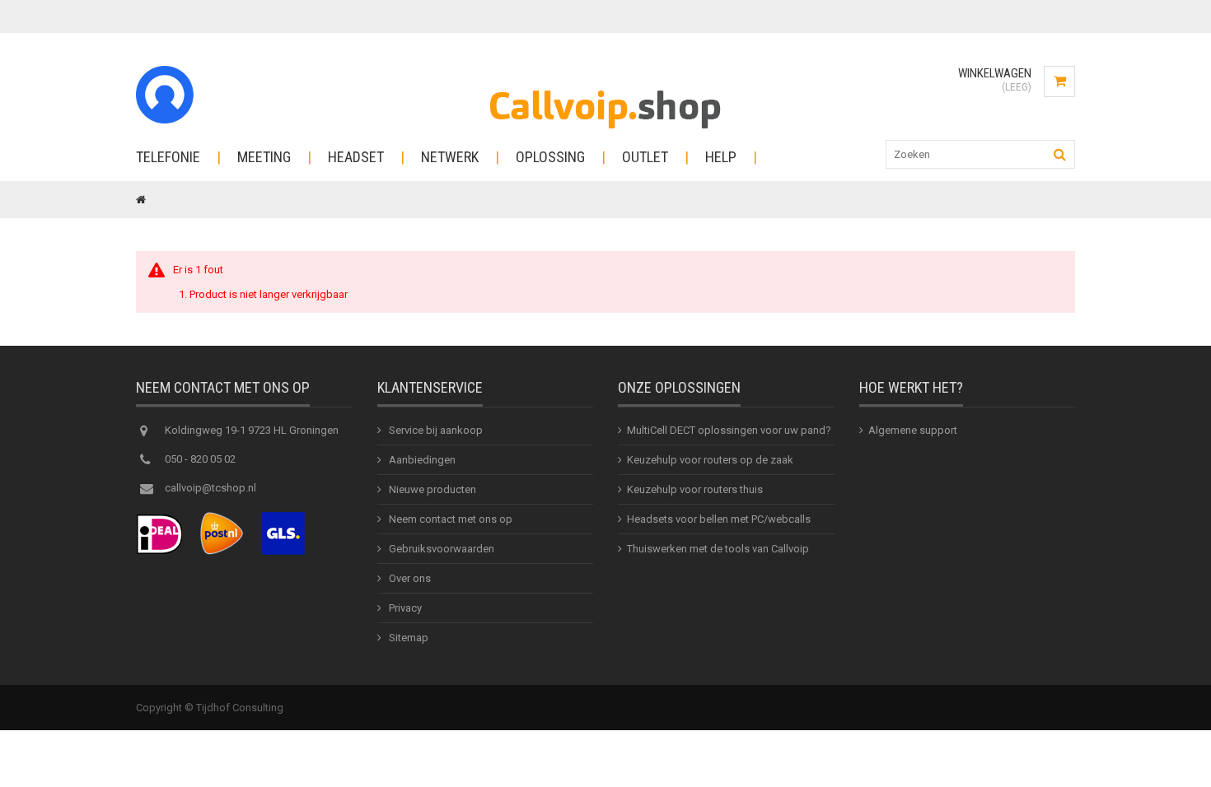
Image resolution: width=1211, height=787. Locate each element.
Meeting (264, 156)
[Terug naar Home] (141, 199)
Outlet (645, 156)
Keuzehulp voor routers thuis (695, 489)
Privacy (404, 608)
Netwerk (450, 156)
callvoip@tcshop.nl (210, 488)
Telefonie (168, 156)
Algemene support (912, 430)
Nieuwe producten (431, 489)
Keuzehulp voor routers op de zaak (710, 460)
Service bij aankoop (434, 430)
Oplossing (550, 156)
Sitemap (407, 637)
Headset (356, 156)
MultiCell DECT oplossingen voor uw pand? (729, 430)
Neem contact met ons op (449, 519)
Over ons (408, 578)
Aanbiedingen (421, 460)
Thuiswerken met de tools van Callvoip (718, 549)
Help (720, 156)
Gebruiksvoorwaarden (440, 549)
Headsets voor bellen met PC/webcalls (719, 519)
